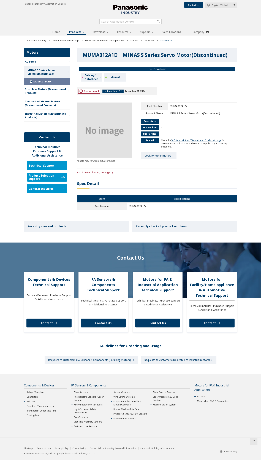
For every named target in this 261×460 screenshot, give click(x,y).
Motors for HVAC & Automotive (213, 401)
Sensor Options (121, 392)
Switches (31, 401)
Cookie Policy (79, 448)
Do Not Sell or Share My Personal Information (113, 448)
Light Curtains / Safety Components (85, 411)
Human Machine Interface (126, 409)
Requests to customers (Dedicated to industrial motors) (177, 360)
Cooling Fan (33, 415)
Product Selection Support (41, 177)
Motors (134, 40)
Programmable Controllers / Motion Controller (127, 403)
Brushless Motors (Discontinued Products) (45, 91)
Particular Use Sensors (85, 426)
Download (99, 32)
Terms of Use (44, 448)
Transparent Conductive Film (41, 410)
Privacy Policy (61, 448)
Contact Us (193, 5)
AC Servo (149, 40)
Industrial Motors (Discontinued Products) (45, 115)
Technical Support (42, 166)
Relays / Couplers (35, 392)
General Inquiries (41, 189)
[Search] (158, 21)
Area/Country (230, 451)
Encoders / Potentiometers (40, 406)
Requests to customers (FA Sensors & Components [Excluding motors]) (90, 360)
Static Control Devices (164, 392)
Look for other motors (158, 155)
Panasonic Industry (36, 40)
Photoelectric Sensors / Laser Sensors (89, 398)
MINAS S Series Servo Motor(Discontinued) (41, 72)
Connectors (33, 396)
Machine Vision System (164, 404)
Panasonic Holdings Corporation (157, 448)
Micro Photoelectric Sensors (88, 404)
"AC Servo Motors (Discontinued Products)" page (196, 140)
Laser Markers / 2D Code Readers (165, 398)
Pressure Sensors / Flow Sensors (130, 413)
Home (56, 32)
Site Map (28, 448)
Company (198, 32)
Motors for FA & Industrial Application (104, 40)
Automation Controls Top (66, 40)
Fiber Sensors (81, 392)
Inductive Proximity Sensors (88, 421)
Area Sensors (81, 417)
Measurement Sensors (125, 418)
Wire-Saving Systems (124, 396)
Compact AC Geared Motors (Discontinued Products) (42, 103)
